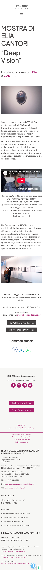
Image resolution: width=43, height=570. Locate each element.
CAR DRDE (11, 75)
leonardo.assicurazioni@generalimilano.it (20, 484)
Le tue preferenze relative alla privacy (21, 428)
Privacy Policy (21, 425)
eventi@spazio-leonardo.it (29, 315)
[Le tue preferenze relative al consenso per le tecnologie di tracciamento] (39, 567)
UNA (34, 72)
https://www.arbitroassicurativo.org (13, 551)
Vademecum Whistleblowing (21, 437)
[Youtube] (30, 385)
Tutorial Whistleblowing (21, 439)
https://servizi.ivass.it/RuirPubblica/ (13, 557)
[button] (21, 14)
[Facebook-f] (13, 385)
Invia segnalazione (21, 442)
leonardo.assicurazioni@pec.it (15, 488)
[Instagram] (19, 385)
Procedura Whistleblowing (21, 434)
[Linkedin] (24, 385)
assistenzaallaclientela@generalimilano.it (15, 563)
